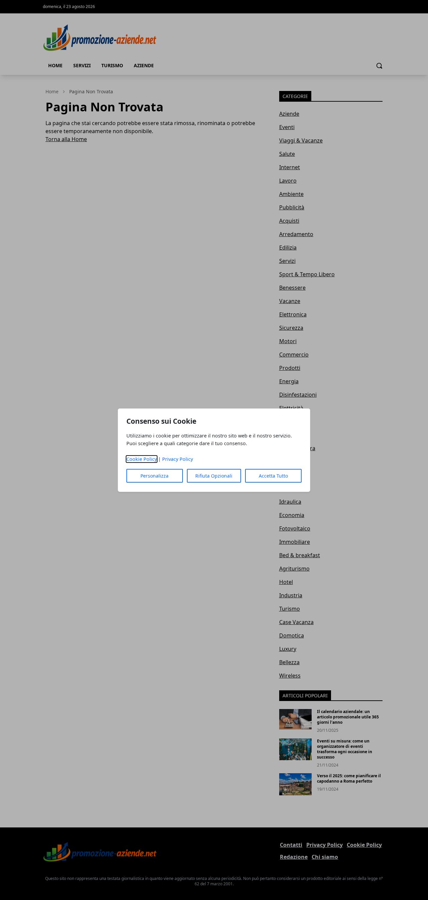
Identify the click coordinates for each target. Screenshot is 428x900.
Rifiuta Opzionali (213, 476)
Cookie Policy (141, 459)
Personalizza (154, 476)
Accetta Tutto (273, 476)
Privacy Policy (177, 459)
